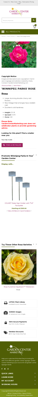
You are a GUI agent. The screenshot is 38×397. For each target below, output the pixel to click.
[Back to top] (35, 393)
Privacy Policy (16, 393)
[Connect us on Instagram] (8, 369)
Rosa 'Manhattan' (20, 287)
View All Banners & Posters (20, 184)
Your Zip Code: (7, 140)
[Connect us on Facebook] (3, 369)
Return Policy (26, 393)
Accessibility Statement (25, 395)
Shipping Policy (11, 395)
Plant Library (11, 36)
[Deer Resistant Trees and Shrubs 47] (20, 170)
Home (3, 36)
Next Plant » (17, 85)
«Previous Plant (6, 85)
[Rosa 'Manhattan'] (20, 267)
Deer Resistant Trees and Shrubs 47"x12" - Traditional (20, 178)
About (9, 393)
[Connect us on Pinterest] (5, 369)
